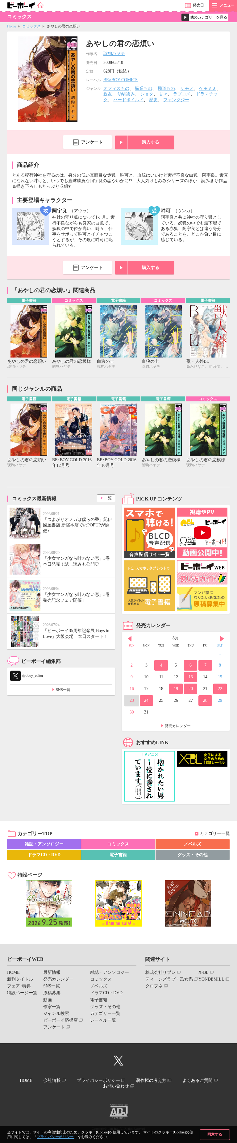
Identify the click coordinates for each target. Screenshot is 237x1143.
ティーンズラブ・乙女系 (169, 979)
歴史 (153, 100)
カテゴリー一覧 (215, 833)
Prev (129, 639)
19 (176, 688)
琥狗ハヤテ (114, 53)
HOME (13, 972)
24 (146, 700)
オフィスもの (116, 88)
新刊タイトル (20, 979)
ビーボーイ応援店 (60, 1020)
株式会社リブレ (160, 972)
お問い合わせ (116, 1086)
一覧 (108, 498)
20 (191, 688)
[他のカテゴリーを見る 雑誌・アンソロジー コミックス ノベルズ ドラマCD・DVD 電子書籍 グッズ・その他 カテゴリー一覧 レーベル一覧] (204, 17)
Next (222, 639)
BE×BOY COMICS (120, 79)
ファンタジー (176, 100)
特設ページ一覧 (22, 992)
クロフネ (154, 986)
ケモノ (187, 88)
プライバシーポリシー (55, 1137)
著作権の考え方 (151, 1080)
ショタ (146, 94)
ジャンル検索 (56, 1013)
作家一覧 (51, 1006)
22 (220, 688)
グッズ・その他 (192, 854)
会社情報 (52, 1080)
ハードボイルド (128, 100)
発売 (198, 5)
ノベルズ (192, 844)
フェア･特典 (19, 986)
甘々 (163, 94)
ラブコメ (181, 94)
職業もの (143, 88)
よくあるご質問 (197, 1080)
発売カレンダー (178, 726)
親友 (107, 94)
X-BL (203, 972)
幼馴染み (126, 94)
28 (205, 700)
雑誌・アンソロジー (44, 844)
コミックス (31, 26)
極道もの (166, 88)
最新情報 (51, 972)
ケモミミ (207, 88)
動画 (47, 1000)
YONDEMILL (211, 979)
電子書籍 (118, 854)
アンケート (92, 142)
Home (11, 26)
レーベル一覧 (103, 1020)
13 (191, 677)
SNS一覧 (63, 690)
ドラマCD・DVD (44, 854)
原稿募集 (51, 992)
